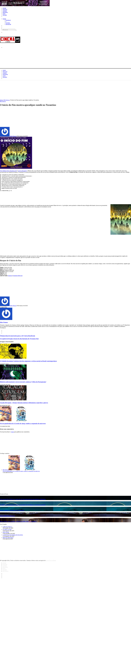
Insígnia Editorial (17, 275)
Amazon (10, 275)
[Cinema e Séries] (10, 42)
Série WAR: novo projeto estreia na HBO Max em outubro (18, 521)
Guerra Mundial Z (22, 170)
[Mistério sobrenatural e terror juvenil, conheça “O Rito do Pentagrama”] (13, 379)
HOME (4, 8)
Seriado (5, 15)
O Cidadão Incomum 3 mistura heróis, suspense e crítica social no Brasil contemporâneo (28, 361)
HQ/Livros (5, 16)
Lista (4, 13)
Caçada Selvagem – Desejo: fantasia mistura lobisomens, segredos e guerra (24, 403)
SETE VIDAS (6, 532)
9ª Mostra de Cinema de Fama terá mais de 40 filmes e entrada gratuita (23, 505)
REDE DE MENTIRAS (8, 537)
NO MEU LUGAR (7, 529)
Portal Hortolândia (51, 560)
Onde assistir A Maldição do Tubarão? (12, 510)
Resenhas (5, 12)
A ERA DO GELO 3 (7, 526)
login (12, 432)
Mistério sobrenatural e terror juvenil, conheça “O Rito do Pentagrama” (23, 382)
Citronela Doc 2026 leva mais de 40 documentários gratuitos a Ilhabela (23, 499)
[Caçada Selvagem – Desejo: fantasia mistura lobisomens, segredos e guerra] (13, 400)
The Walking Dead (4, 170)
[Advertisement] (41, 58)
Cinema (5, 11)
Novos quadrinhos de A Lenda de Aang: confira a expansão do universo (23, 423)
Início (1, 100)
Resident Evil (13, 170)
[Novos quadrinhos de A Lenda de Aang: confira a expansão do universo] (13, 420)
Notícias (5, 9)
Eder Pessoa (13, 136)
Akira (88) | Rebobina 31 (7, 516)
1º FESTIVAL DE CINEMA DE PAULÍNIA (13, 535)
